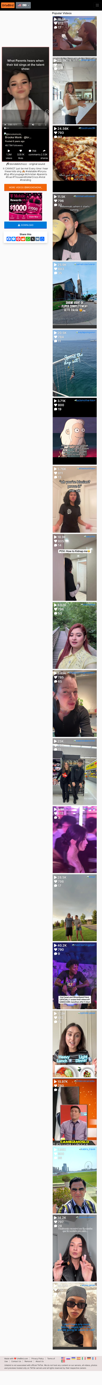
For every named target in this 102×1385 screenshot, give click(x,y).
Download (26, 225)
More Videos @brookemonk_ (25, 187)
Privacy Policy (37, 1358)
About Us (40, 1361)
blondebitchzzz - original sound (27, 164)
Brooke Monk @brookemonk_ (24, 137)
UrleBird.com (22, 1358)
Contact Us (16, 1361)
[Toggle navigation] (97, 5)
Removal (28, 1361)
